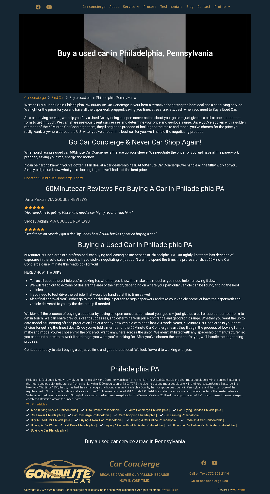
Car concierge (35, 97)
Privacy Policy (169, 489)
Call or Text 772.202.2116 (209, 473)
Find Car (57, 97)
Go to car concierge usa (209, 481)
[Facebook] (38, 7)
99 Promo (239, 489)
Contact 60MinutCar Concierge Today (53, 178)
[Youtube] (49, 7)
